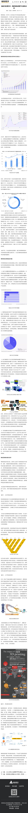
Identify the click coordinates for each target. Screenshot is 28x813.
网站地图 (14, 786)
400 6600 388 (16, 1)
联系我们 (7, 786)
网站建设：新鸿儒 (14, 808)
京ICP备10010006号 (14, 806)
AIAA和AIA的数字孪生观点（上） (16, 772)
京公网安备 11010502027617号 (14, 804)
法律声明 (21, 786)
